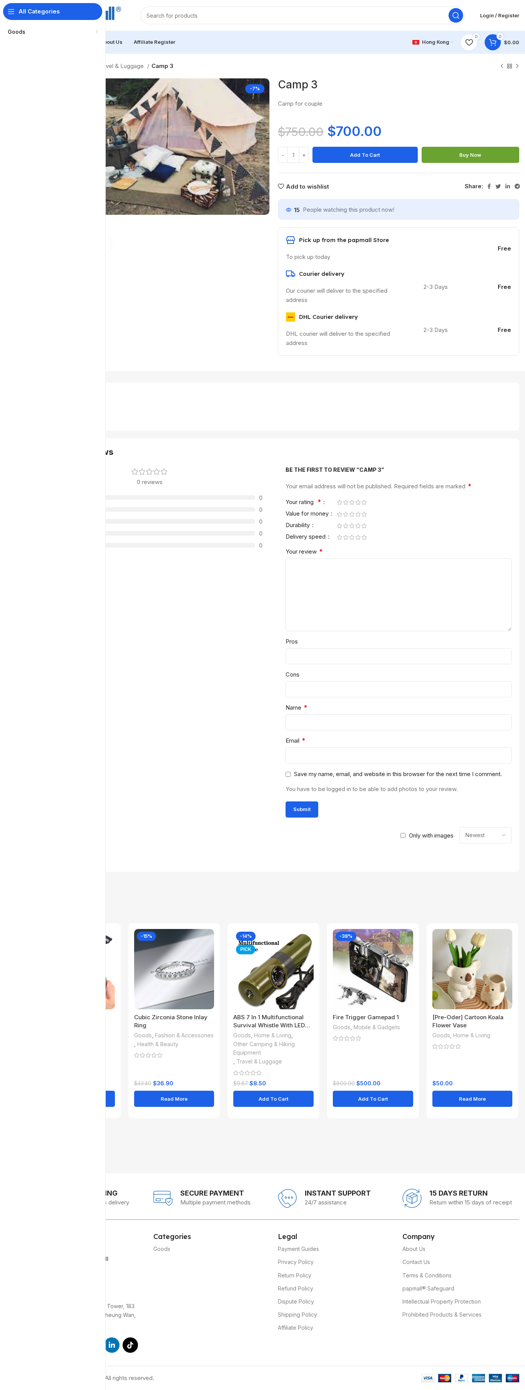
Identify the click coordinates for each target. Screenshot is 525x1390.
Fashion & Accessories (184, 1035)
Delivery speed (306, 537)
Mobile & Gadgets (377, 1027)
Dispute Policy (296, 1301)
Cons (292, 674)
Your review (304, 551)
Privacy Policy (296, 1262)
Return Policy (294, 1275)
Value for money (308, 514)
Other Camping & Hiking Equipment (264, 1048)
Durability (298, 525)
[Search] (456, 15)
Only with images (431, 835)
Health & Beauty (157, 1044)
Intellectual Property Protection (441, 1301)
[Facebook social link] (489, 186)
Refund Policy (295, 1288)
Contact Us (416, 1262)
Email (295, 740)
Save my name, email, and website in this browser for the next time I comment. (398, 774)
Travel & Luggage (121, 66)
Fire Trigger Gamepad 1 (366, 1017)
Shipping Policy (297, 1314)
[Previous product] (502, 66)
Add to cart (365, 155)
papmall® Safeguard (428, 1288)
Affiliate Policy (295, 1327)
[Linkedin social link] (507, 186)
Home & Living (272, 1035)
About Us (413, 1249)
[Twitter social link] (498, 186)
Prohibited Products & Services (442, 1314)
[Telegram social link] (517, 186)
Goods (143, 1035)
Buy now (470, 155)
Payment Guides (298, 1249)
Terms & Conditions (427, 1275)
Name (296, 707)
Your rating (303, 502)
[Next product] (517, 66)
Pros (292, 641)
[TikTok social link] (130, 1345)
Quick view (109, 941)
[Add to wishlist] (109, 958)
